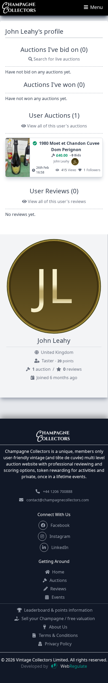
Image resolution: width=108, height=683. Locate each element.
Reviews (57, 589)
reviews (72, 369)
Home (57, 572)
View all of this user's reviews (56, 201)
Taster (57, 361)
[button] (43, 525)
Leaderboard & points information (58, 610)
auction (42, 369)
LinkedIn (59, 547)
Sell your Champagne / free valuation (57, 618)
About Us (57, 627)
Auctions (57, 580)
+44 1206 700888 (57, 491)
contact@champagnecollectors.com (57, 499)
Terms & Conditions (58, 635)
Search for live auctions (56, 59)
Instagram (59, 536)
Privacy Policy (58, 644)
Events (58, 597)
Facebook (60, 525)
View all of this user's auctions (56, 126)
